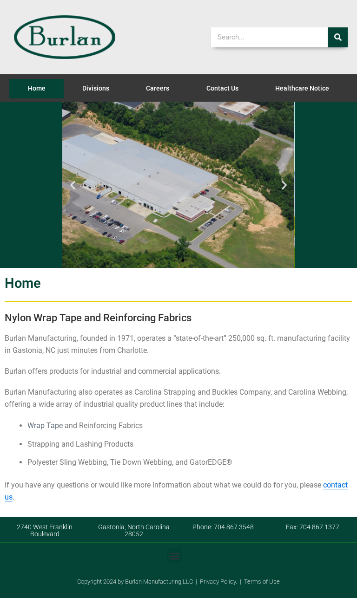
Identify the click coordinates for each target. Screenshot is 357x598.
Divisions (95, 88)
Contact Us (222, 88)
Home (37, 88)
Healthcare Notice (302, 88)
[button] (73, 185)
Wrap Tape (45, 425)
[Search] (338, 37)
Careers (157, 88)
